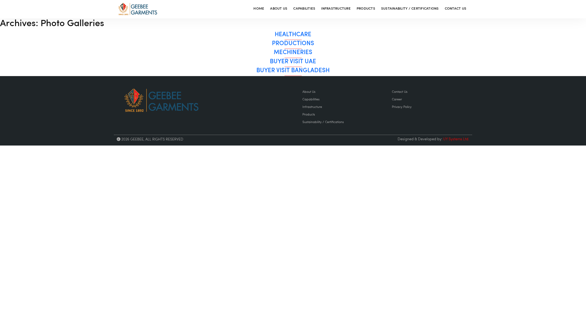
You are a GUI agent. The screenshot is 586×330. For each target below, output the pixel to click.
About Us (278, 9)
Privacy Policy (402, 107)
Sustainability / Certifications (410, 9)
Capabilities (304, 9)
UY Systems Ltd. (456, 139)
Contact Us (456, 9)
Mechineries (293, 53)
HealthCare (293, 35)
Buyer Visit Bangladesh (293, 71)
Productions (293, 44)
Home (258, 9)
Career (397, 99)
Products (366, 9)
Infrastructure (336, 9)
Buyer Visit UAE (293, 62)
